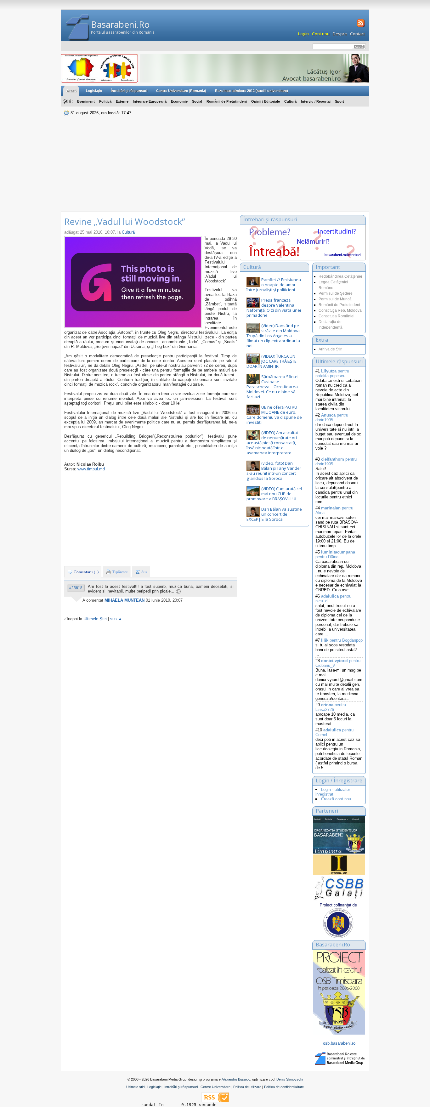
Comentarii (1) (86, 572)
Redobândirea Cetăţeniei (340, 276)
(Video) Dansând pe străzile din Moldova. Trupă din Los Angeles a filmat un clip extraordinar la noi (273, 336)
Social (197, 101)
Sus (143, 572)
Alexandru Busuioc (236, 1079)
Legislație (154, 1087)
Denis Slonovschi (289, 1079)
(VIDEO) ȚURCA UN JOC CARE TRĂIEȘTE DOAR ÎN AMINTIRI (271, 361)
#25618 (75, 588)
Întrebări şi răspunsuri (129, 91)
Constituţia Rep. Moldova (340, 310)
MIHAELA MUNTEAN (124, 600)
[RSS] (360, 26)
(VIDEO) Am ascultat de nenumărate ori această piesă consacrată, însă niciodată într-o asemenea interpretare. (272, 443)
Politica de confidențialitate (284, 1087)
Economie (179, 101)
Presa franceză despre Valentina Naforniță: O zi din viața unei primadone (273, 307)
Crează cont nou (336, 799)
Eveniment (86, 101)
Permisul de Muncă (335, 299)
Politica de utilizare (247, 1087)
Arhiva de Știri (330, 349)
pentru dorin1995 (331, 417)
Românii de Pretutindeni (227, 101)
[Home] (77, 27)
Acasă (71, 91)
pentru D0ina (335, 554)
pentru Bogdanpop (342, 640)
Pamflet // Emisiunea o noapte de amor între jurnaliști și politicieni (273, 284)
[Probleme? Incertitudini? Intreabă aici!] (303, 256)
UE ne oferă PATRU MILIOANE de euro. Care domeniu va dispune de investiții (274, 414)
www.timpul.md (91, 469)
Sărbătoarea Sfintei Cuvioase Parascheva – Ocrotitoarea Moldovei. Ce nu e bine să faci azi (272, 387)
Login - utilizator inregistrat (332, 792)
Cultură (290, 101)
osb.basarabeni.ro (339, 1043)
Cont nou (321, 34)
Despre (340, 34)
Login (303, 34)
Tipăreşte (119, 572)
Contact (357, 34)
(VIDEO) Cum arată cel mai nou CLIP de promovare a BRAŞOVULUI (274, 494)
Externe (122, 101)
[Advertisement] (215, 164)
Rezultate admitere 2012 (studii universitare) (251, 91)
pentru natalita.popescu (332, 373)
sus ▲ (116, 618)
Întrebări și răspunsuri (181, 1087)
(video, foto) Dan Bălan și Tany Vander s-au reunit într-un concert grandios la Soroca (273, 470)
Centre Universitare (215, 1087)
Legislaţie (94, 91)
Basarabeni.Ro (120, 24)
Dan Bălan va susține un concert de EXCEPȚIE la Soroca (274, 514)
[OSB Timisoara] (339, 835)
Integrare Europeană (150, 101)
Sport (339, 101)
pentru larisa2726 (330, 707)
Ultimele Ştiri (95, 618)
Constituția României (336, 316)
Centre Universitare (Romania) (181, 91)
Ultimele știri (135, 1087)
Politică (105, 101)
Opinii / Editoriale (265, 101)
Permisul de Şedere (336, 293)
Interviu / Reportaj (316, 101)
